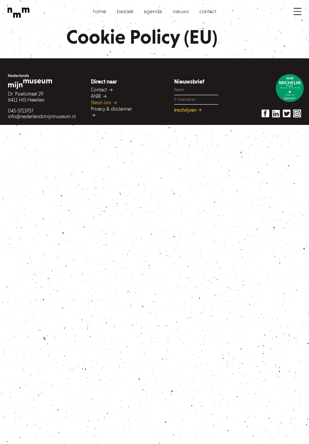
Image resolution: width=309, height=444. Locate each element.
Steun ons (101, 102)
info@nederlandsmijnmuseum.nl (30, 116)
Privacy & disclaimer (111, 109)
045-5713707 (20, 111)
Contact (99, 90)
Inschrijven (185, 110)
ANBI (96, 96)
